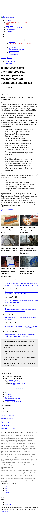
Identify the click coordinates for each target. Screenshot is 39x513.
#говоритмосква (10, 61)
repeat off (8, 504)
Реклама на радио (7, 418)
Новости (8, 20)
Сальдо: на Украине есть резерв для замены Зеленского (18, 346)
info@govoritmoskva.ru (17, 384)
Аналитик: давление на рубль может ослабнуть (19, 341)
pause (6, 488)
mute (6, 490)
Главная (3, 58)
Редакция (9, 31)
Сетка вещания (11, 29)
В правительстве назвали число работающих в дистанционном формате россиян (21, 335)
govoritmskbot (13, 380)
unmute (7, 492)
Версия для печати (8, 209)
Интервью (9, 26)
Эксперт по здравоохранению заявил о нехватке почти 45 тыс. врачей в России (21, 292)
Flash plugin (5, 511)
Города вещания (6, 422)
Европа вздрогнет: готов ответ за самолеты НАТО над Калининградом (20, 358)
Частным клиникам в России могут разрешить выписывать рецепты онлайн (20, 310)
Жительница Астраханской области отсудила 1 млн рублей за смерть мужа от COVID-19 (21, 327)
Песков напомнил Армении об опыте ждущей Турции (19, 352)
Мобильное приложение (13, 401)
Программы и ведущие (14, 27)
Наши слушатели (6, 425)
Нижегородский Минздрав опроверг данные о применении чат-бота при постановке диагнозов (21, 284)
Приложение (13, 54)
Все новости (5, 211)
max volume (9, 494)
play (6, 487)
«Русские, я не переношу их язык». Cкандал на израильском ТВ (19, 364)
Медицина (8, 63)
